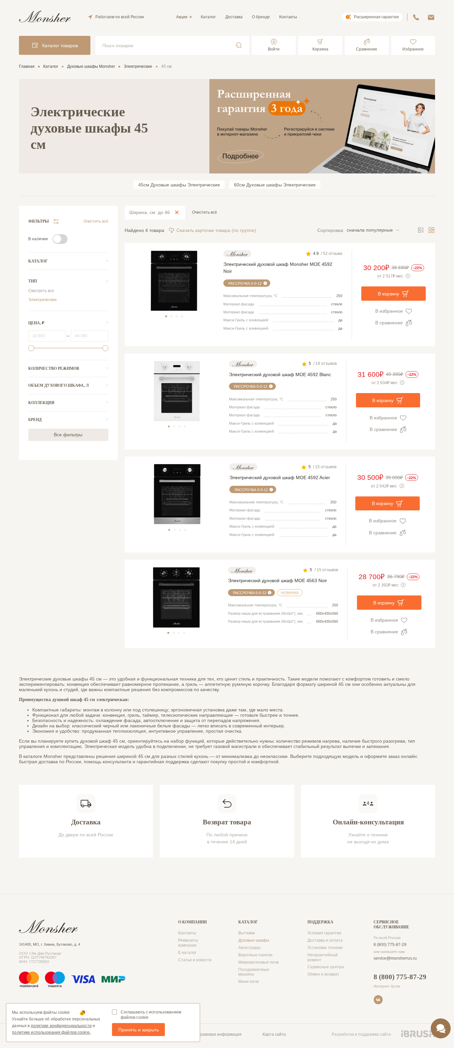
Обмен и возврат (323, 974)
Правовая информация (219, 1034)
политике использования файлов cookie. (51, 1032)
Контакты (288, 17)
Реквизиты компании (188, 943)
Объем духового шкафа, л (58, 385)
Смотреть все (41, 290)
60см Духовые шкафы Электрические (275, 184)
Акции (181, 17)
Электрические (42, 299)
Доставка (234, 17)
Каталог (208, 17)
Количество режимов (53, 368)
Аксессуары (249, 947)
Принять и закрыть (138, 1029)
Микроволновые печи (258, 962)
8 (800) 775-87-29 (390, 944)
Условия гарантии (324, 933)
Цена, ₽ (36, 323)
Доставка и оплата (325, 940)
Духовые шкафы (253, 940)
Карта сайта (274, 1034)
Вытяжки (246, 933)
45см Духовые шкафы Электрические (179, 184)
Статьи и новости (194, 960)
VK (378, 999)
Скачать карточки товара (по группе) (216, 230)
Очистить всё (95, 221)
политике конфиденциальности (61, 1025)
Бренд (35, 419)
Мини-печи (248, 981)
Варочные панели (255, 955)
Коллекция (41, 402)
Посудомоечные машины (253, 972)
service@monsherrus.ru (395, 958)
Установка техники (325, 947)
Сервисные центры (325, 967)
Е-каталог (187, 952)
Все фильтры (68, 434)
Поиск (238, 45)
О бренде (261, 17)
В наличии (38, 239)
